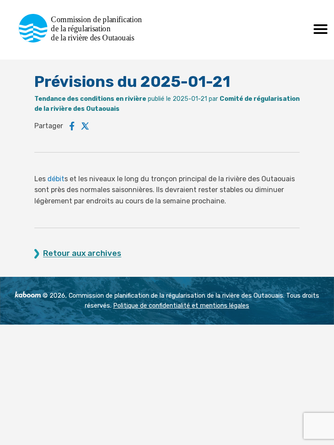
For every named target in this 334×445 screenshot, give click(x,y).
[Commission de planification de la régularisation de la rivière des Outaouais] (84, 40)
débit (55, 179)
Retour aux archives (82, 253)
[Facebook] (72, 126)
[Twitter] (85, 126)
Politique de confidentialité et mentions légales (181, 305)
